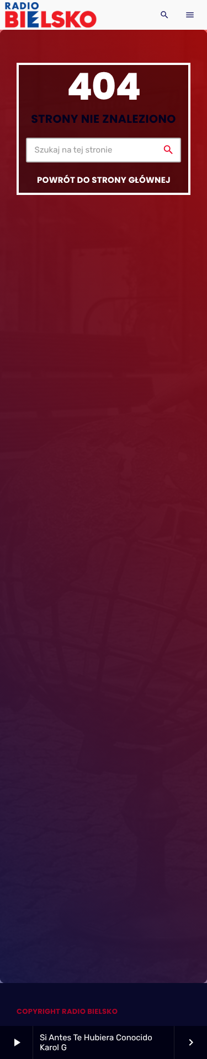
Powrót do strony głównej (104, 180)
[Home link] (50, 15)
